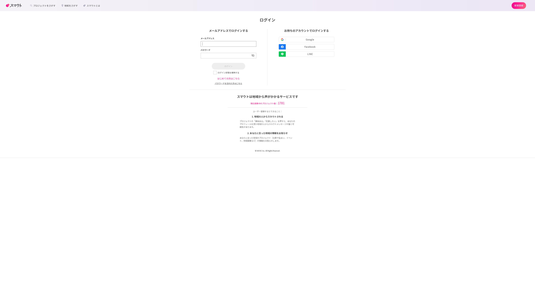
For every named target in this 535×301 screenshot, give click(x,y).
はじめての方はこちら (228, 78)
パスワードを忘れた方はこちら (228, 83)
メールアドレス (207, 38)
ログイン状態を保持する (228, 72)
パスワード (205, 49)
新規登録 (518, 5)
